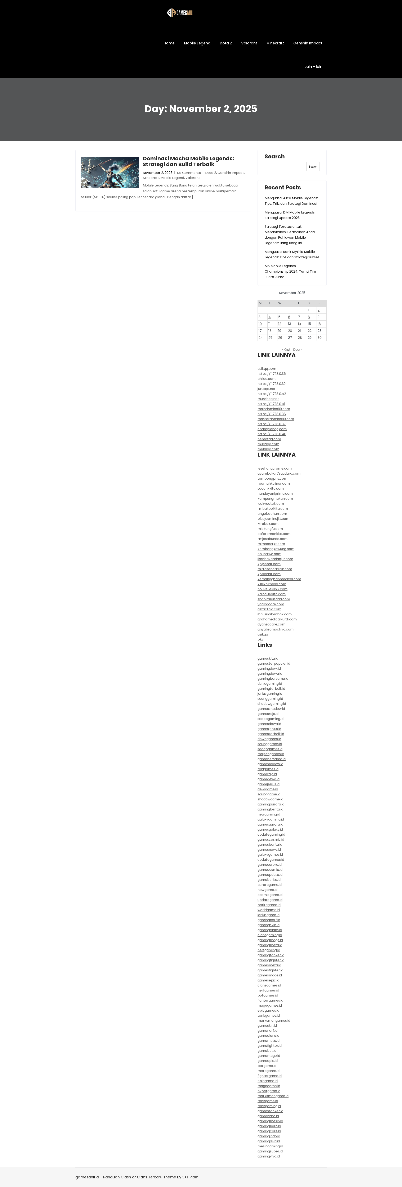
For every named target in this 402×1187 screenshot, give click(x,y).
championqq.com (272, 429)
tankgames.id (269, 1015)
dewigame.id (268, 789)
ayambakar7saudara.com (279, 473)
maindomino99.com (274, 408)
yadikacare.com (271, 604)
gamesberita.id (270, 844)
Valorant (249, 43)
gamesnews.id (269, 849)
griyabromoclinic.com (276, 629)
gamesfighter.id (270, 970)
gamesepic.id (268, 980)
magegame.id (269, 1085)
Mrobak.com (268, 523)
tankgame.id (268, 1101)
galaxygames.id (270, 854)
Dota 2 (226, 43)
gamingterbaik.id (271, 688)
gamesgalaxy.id (270, 829)
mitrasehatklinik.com (275, 569)
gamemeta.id (269, 1040)
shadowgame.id (270, 799)
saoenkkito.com (271, 488)
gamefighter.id (270, 1045)
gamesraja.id (268, 713)
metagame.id (269, 1070)
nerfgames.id (268, 990)
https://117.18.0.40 (272, 434)
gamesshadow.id (271, 708)
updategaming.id (271, 834)
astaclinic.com (269, 609)
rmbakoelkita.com (273, 508)
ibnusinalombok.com (275, 614)
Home (169, 43)
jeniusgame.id (269, 915)
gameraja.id (267, 774)
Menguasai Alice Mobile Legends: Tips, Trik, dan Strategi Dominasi (291, 201)
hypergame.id (269, 1091)
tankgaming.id (269, 1106)
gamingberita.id (270, 809)
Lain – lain (313, 66)
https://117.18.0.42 (272, 393)
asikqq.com (267, 368)
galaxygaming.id (271, 819)
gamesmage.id (270, 975)
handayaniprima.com (275, 493)
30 (320, 337)
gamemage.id (269, 1055)
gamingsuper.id (270, 1151)
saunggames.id (270, 744)
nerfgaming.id (269, 950)
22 (310, 330)
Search (275, 157)
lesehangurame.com (275, 468)
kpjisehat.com (269, 564)
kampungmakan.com (275, 498)
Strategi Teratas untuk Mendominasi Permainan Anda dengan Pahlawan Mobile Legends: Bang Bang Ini (290, 234)
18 (270, 330)
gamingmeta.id (270, 945)
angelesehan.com (272, 513)
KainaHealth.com (272, 594)
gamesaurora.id (270, 824)
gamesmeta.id (269, 965)
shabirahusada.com (274, 599)
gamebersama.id (272, 759)
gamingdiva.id (269, 1141)
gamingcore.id (269, 1131)
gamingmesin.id (270, 1121)
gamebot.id (267, 1050)
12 (279, 323)
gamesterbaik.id (271, 733)
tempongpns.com (272, 478)
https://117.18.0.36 (272, 373)
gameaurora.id (270, 864)
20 (290, 330)
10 (260, 323)
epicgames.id (268, 1010)
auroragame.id (270, 884)
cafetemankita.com (274, 533)
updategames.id (271, 859)
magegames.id (270, 1005)
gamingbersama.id (273, 678)
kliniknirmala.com (272, 584)
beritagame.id (269, 904)
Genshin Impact (307, 43)
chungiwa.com (269, 553)
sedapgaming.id (270, 718)
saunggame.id (269, 794)
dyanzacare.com (271, 624)
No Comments (189, 172)
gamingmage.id (270, 940)
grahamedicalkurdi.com (277, 619)
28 (300, 337)
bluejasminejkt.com (273, 518)
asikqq (263, 634)
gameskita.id (268, 658)
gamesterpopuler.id (274, 663)
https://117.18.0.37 (272, 424)
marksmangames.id (274, 1020)
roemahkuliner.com (274, 483)
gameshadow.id (270, 764)
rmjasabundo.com (272, 538)
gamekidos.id (268, 1116)
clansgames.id (269, 985)
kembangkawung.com (276, 548)
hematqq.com (269, 439)
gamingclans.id (270, 930)
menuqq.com (268, 449)
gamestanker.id (270, 1111)
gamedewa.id (269, 779)
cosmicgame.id (270, 894)
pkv (261, 639)
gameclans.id (268, 1035)
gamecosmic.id (270, 869)
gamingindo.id (269, 1136)
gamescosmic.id (271, 839)
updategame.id (270, 899)
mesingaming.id (270, 1146)
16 (319, 323)
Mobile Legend (197, 43)
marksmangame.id (273, 1096)
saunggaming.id (270, 698)
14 (299, 323)
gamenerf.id (267, 1030)
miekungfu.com (270, 528)
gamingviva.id (269, 1156)
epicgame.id (268, 1080)
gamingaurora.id (271, 804)
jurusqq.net (267, 388)
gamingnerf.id (269, 920)
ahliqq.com (267, 378)
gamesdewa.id (269, 723)
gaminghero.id (269, 1126)
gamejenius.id (269, 784)
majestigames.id (271, 754)
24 (261, 337)
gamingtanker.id (271, 955)
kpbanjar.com (269, 574)
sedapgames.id (270, 749)
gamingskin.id (269, 925)
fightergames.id (270, 1000)
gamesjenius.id (269, 728)
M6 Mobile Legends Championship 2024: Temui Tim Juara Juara (290, 271)
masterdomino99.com (276, 419)
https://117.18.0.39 (272, 383)
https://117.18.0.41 (271, 403)
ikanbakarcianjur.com (275, 559)
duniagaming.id (270, 683)
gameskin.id (267, 1025)
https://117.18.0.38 (272, 414)
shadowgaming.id (272, 703)
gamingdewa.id (270, 673)
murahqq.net (268, 398)
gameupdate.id (270, 874)
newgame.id (267, 889)
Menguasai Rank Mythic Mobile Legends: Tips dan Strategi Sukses (292, 254)
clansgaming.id (270, 935)
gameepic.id (268, 1060)
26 (280, 337)
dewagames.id (269, 739)
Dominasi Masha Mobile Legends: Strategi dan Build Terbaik (188, 161)
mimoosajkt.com (271, 543)
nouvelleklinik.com (272, 589)
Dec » (297, 349)
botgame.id (267, 1065)
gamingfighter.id (271, 960)
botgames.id (268, 995)
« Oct (286, 349)
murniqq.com (268, 444)
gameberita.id (269, 879)
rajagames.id (268, 769)
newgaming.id (269, 814)
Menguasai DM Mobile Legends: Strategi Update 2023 (290, 215)
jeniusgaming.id (270, 693)
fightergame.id (270, 1075)
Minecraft (275, 43)
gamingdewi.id (269, 668)
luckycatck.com (271, 503)
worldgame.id (269, 909)
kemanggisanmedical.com (279, 579)
